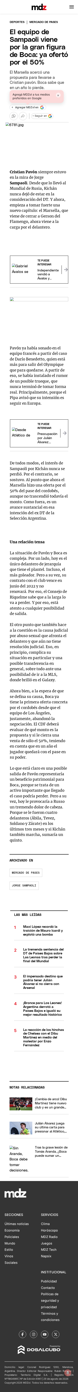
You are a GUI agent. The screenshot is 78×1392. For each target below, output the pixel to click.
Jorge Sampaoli (24, 885)
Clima (45, 1224)
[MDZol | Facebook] (22, 1334)
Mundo (10, 1243)
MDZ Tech (49, 1250)
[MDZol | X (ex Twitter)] (55, 1334)
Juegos (46, 1243)
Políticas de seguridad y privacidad (50, 1300)
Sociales (11, 1263)
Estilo (9, 1250)
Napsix (46, 1256)
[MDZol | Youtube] (44, 1334)
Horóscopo (49, 1230)
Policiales (12, 1237)
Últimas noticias (17, 1224)
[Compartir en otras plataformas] (23, 116)
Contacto (48, 1288)
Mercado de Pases (26, 872)
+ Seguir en (39, 116)
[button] (71, 6)
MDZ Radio (49, 1237)
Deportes (17, 22)
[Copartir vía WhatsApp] (14, 116)
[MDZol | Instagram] (33, 1334)
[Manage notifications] (67, 1372)
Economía (12, 1230)
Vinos (9, 1256)
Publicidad (49, 1281)
